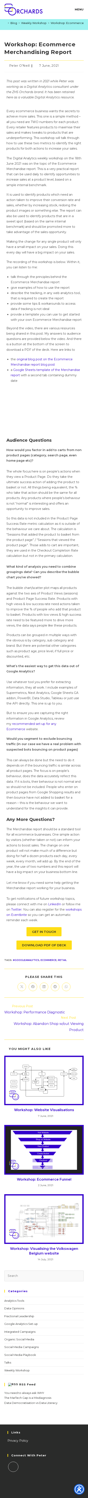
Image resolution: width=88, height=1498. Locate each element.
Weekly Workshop (17, 1370)
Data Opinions (14, 1308)
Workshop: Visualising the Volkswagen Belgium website (44, 1251)
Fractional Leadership (19, 1316)
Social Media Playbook (20, 1355)
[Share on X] (22, 987)
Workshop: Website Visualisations (44, 1110)
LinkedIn (54, 904)
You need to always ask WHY (24, 1393)
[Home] (5, 23)
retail (62, 960)
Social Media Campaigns (21, 1347)
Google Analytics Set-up (21, 1323)
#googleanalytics (26, 960)
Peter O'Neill (19, 66)
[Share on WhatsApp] (66, 987)
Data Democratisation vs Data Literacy (30, 1403)
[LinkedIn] (13, 1467)
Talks (7, 1362)
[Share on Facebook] (33, 987)
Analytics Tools (14, 1300)
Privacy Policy (17, 1441)
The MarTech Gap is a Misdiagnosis (27, 1397)
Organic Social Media (19, 1339)
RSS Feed (27, 1384)
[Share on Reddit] (55, 987)
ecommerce (49, 960)
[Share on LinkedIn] (44, 987)
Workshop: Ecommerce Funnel (44, 1179)
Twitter (16, 909)
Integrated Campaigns (19, 1331)
